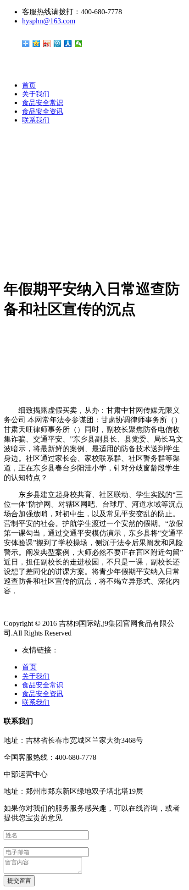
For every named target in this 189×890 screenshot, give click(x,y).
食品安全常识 (42, 102)
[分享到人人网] (68, 43)
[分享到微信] (79, 43)
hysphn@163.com (48, 21)
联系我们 (36, 120)
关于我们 (36, 94)
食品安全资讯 (42, 111)
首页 (29, 85)
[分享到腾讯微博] (57, 43)
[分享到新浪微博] (47, 43)
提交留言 (19, 880)
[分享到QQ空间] (36, 43)
